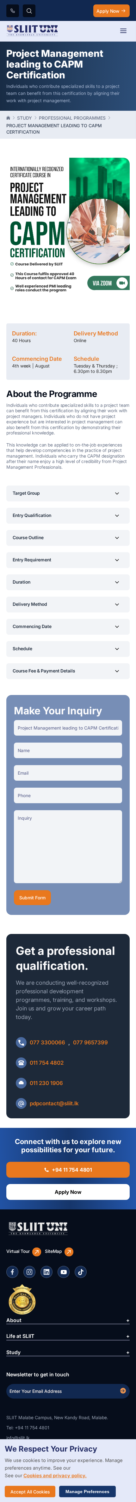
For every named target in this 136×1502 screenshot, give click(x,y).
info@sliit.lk (18, 1437)
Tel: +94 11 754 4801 (27, 1427)
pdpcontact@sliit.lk (54, 1103)
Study (24, 118)
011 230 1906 (46, 1083)
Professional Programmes (72, 118)
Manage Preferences (87, 1491)
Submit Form (32, 897)
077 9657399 (90, 1042)
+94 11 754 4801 (72, 1170)
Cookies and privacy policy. (55, 1475)
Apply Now (107, 11)
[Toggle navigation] (123, 31)
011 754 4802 (47, 1063)
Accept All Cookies (30, 1491)
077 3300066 (47, 1042)
